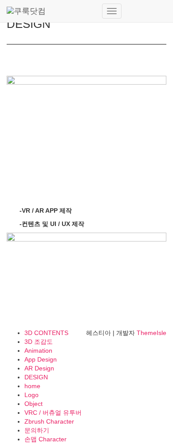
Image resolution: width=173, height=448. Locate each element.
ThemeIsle (151, 332)
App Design (40, 359)
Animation (38, 350)
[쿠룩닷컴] (51, 11)
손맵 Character (45, 439)
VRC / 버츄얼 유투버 (53, 412)
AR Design (39, 368)
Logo (31, 394)
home (32, 386)
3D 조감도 (38, 341)
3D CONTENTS (46, 332)
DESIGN (36, 377)
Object (33, 403)
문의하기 (36, 430)
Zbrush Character (49, 421)
